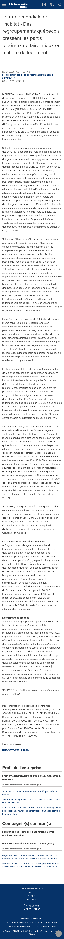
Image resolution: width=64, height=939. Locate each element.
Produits (31, 892)
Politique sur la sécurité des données (24, 922)
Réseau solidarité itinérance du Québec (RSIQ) (28, 843)
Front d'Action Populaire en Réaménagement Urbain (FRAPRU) (31, 777)
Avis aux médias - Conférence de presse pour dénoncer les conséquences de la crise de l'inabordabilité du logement (31, 865)
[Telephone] (52, 4)
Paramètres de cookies (20, 926)
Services (30, 899)
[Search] (60, 4)
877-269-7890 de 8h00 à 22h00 (31, 907)
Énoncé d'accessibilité (45, 926)
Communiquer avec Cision (32, 888)
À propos (31, 895)
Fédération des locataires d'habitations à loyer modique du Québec (28, 833)
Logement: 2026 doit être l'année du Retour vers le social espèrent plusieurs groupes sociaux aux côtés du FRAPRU (30, 857)
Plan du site (51, 922)
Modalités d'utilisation (31, 918)
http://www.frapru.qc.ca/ (15, 749)
